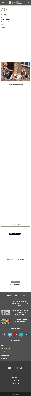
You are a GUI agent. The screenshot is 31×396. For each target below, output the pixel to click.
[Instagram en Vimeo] (27, 335)
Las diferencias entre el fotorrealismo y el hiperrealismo (20, 312)
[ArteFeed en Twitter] (10, 335)
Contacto (15, 380)
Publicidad (15, 384)
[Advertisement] (15, 45)
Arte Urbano (5, 352)
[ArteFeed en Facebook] (4, 335)
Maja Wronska (15, 284)
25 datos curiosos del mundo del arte (20, 321)
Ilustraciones (5, 349)
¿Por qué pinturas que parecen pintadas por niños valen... (20, 303)
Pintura (3, 345)
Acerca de (15, 377)
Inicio (15, 374)
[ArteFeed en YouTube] (15, 335)
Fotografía (4, 358)
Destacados (5, 355)
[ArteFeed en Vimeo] (21, 335)
